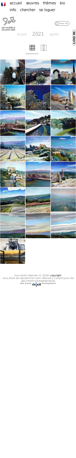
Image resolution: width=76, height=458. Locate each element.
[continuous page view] (44, 49)
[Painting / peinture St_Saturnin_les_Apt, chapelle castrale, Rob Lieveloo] (63, 72)
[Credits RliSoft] (36, 283)
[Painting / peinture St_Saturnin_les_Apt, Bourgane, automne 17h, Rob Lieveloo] (38, 200)
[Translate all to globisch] (5, 3)
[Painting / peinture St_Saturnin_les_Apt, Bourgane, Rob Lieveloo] (12, 200)
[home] (9, 25)
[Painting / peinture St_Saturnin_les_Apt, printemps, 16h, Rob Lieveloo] (12, 149)
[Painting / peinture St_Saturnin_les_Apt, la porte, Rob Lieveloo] (12, 72)
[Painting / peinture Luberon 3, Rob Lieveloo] (63, 225)
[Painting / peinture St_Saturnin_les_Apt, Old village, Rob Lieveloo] (38, 97)
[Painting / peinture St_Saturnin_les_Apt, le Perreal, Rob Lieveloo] (38, 72)
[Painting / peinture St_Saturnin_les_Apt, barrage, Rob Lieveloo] (12, 123)
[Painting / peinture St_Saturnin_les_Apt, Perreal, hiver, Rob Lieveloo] (63, 200)
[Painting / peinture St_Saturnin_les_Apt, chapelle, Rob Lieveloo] (38, 149)
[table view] (32, 49)
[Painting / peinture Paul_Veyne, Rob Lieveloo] (12, 251)
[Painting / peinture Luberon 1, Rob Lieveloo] (12, 225)
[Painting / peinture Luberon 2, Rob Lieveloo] (38, 225)
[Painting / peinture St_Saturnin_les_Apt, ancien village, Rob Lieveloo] (12, 174)
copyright (55, 275)
